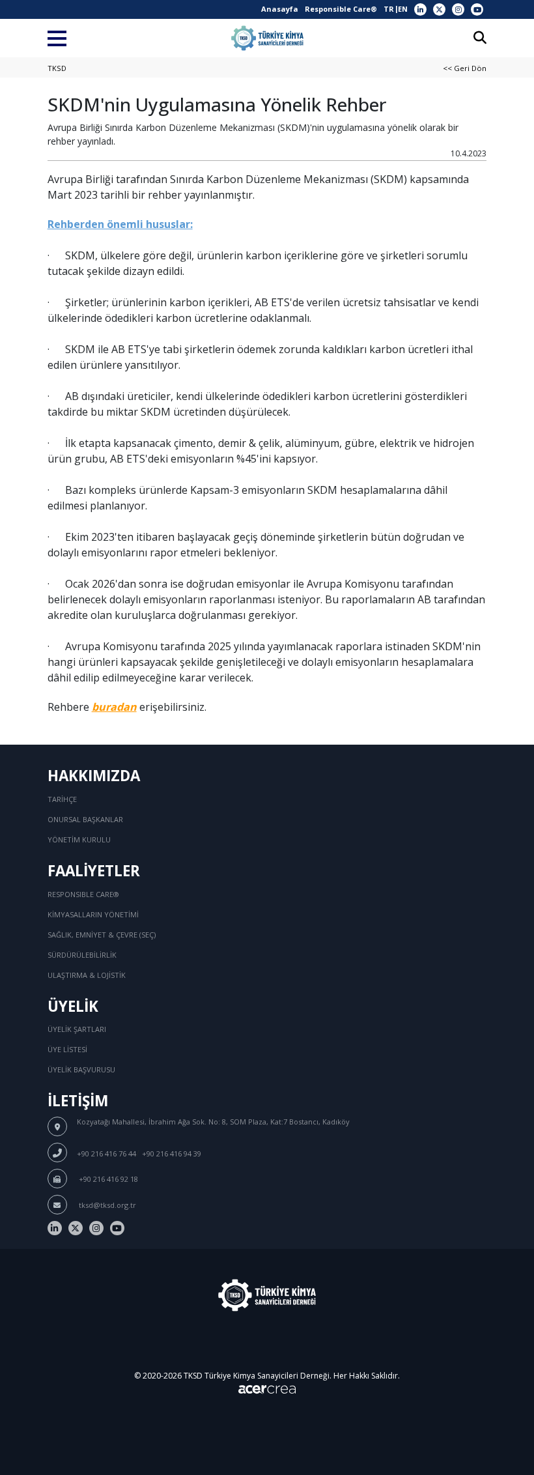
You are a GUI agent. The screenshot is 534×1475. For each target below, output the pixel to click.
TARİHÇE (62, 799)
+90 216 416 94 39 (171, 1153)
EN (403, 9)
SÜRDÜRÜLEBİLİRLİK (82, 955)
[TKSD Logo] (267, 38)
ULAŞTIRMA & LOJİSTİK (87, 975)
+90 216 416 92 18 (107, 1179)
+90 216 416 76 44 (106, 1153)
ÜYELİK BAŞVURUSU (81, 1069)
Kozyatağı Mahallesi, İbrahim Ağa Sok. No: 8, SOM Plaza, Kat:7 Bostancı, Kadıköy (213, 1121)
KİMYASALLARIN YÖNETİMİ (93, 914)
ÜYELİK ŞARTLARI (77, 1029)
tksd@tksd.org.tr (106, 1205)
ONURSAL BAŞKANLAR (85, 819)
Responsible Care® (341, 9)
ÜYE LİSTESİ (67, 1049)
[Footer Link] (55, 1228)
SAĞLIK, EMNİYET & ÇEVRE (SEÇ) (102, 934)
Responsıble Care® (83, 894)
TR (389, 9)
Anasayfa (279, 9)
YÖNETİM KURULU (79, 839)
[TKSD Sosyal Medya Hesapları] (420, 9)
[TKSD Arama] (479, 39)
